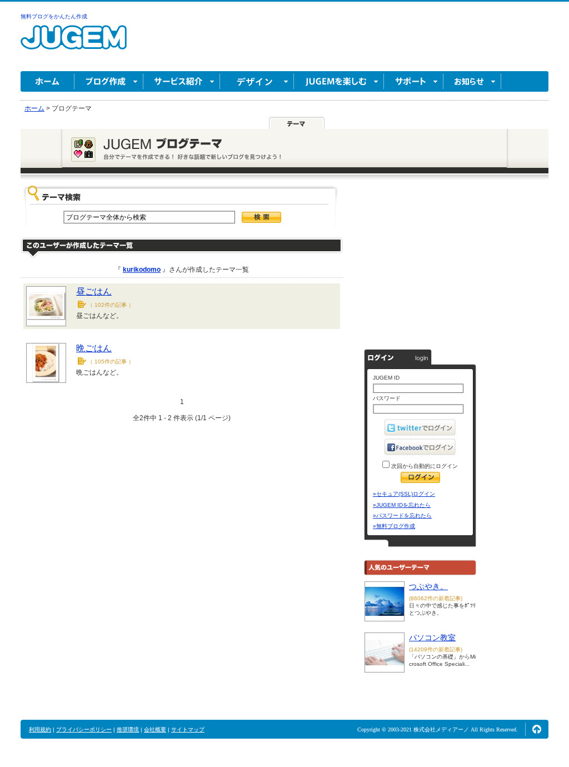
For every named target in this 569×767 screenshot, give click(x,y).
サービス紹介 (181, 81)
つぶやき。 (428, 586)
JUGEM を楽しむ (339, 81)
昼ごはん (94, 291)
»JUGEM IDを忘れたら (402, 505)
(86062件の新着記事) (435, 598)
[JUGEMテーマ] (297, 123)
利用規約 (40, 729)
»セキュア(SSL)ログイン (404, 494)
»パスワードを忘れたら (402, 515)
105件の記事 (110, 361)
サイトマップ (187, 729)
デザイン (257, 81)
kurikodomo (142, 269)
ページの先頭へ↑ (536, 729)
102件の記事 (110, 305)
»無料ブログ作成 (394, 526)
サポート (413, 81)
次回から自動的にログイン (424, 466)
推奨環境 (128, 729)
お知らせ (472, 81)
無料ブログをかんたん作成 (54, 16)
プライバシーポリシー (84, 729)
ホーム (47, 81)
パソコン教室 (432, 637)
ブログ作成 (108, 81)
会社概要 (155, 729)
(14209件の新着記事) (435, 649)
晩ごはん (94, 348)
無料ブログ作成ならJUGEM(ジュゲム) (74, 43)
